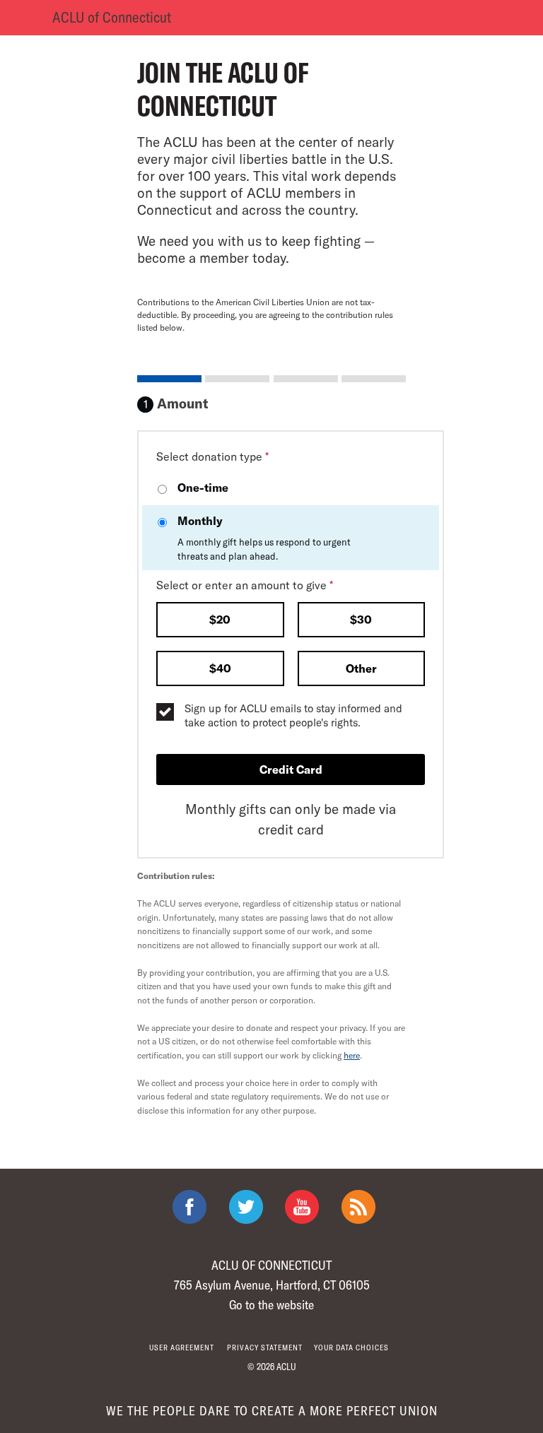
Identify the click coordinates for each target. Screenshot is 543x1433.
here (352, 1055)
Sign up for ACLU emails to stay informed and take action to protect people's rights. (293, 715)
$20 (219, 619)
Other (361, 668)
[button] (220, 621)
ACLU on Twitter (246, 1207)
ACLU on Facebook (189, 1207)
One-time (202, 487)
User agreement (181, 1347)
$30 (361, 619)
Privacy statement (265, 1347)
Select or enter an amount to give (244, 584)
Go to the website (271, 1304)
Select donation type (212, 456)
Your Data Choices (351, 1347)
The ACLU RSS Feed (358, 1207)
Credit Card (290, 769)
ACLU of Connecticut (111, 16)
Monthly (264, 538)
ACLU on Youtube (302, 1207)
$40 (220, 668)
